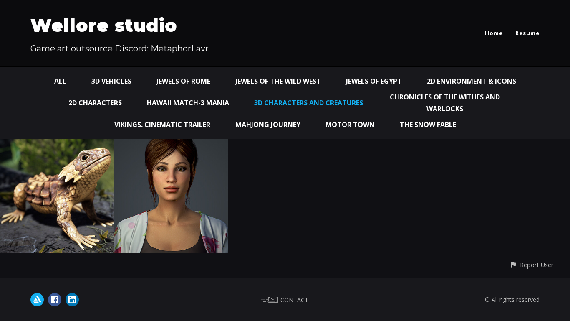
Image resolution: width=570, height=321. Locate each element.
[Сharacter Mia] (171, 145)
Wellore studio (103, 25)
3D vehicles (111, 81)
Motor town (350, 124)
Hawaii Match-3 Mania (188, 102)
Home (494, 33)
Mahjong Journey (267, 124)
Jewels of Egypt (374, 81)
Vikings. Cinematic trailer (162, 124)
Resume (527, 33)
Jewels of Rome (183, 81)
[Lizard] (57, 145)
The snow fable (428, 124)
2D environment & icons (471, 81)
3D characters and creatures (308, 102)
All (60, 81)
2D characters (95, 102)
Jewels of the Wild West (278, 81)
